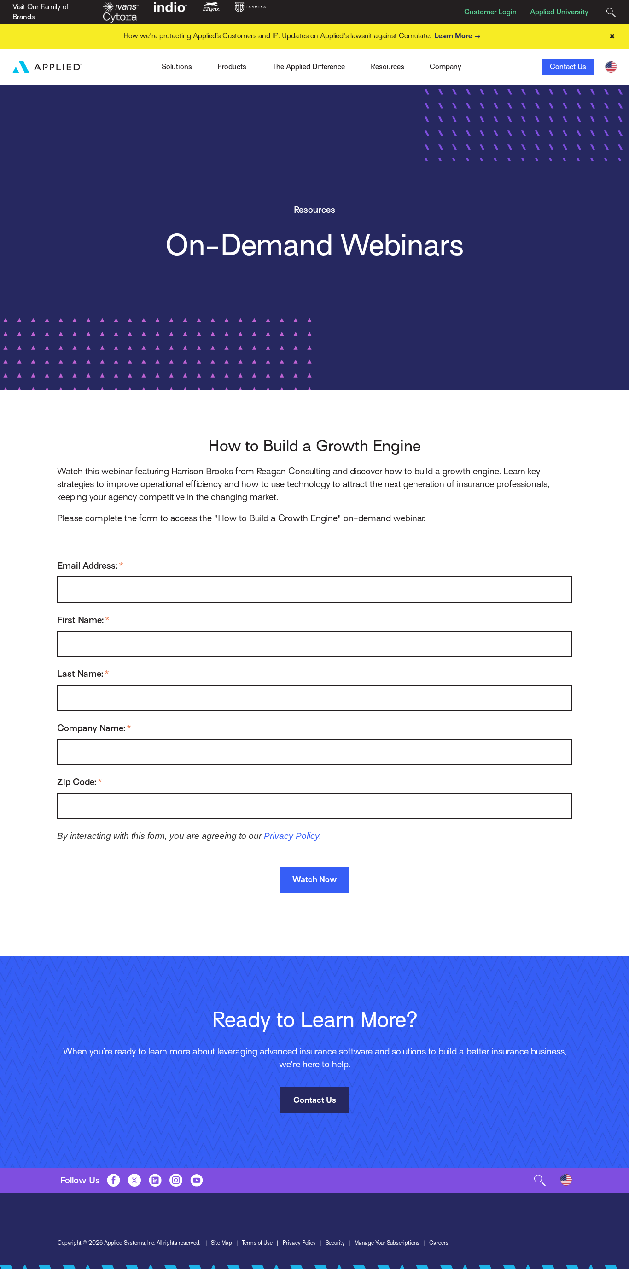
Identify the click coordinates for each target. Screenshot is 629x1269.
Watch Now (314, 879)
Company (445, 67)
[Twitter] (134, 1180)
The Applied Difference (308, 67)
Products (231, 67)
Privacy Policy (291, 836)
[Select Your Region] (610, 67)
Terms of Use (257, 1243)
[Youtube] (196, 1180)
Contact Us (568, 67)
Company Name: (94, 728)
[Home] (47, 66)
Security (335, 1243)
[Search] (610, 12)
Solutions (177, 67)
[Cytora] (120, 17)
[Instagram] (176, 1180)
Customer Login (490, 12)
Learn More (453, 36)
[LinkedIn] (155, 1180)
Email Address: (90, 565)
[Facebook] (113, 1180)
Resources (387, 67)
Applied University (559, 12)
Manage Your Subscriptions (387, 1243)
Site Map (221, 1243)
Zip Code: (79, 782)
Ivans (146, 64)
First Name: (83, 620)
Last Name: (83, 674)
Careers (438, 1243)
